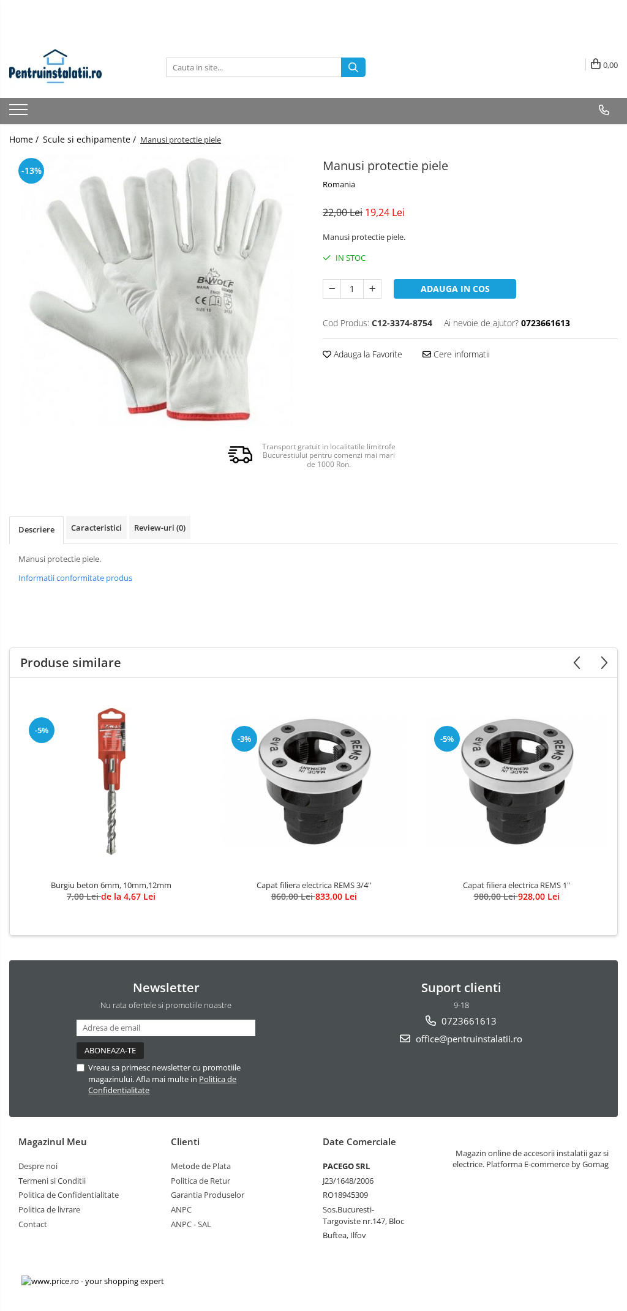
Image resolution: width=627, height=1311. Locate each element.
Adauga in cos (455, 288)
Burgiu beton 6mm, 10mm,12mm (111, 885)
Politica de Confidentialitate (68, 1194)
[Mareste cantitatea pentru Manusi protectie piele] (372, 289)
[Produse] (20, 113)
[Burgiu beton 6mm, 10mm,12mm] (111, 781)
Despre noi (38, 1165)
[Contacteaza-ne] (604, 110)
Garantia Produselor (207, 1194)
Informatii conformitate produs (75, 577)
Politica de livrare (49, 1209)
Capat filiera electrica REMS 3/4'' (314, 885)
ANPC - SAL (191, 1224)
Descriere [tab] (36, 529)
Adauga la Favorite (366, 354)
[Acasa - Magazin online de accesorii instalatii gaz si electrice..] (70, 67)
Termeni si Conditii (52, 1180)
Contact (32, 1224)
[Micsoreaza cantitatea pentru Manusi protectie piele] (332, 289)
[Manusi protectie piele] (156, 291)
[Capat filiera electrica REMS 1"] (517, 781)
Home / (25, 139)
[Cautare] (353, 67)
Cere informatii (460, 354)
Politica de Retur (200, 1180)
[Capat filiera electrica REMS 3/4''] (314, 781)
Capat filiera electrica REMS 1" (516, 885)
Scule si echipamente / (90, 139)
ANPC (181, 1209)
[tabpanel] (156, 291)
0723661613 (468, 1021)
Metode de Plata (201, 1165)
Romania (339, 184)
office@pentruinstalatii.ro (467, 1039)
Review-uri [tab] (160, 527)
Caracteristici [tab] (96, 527)
